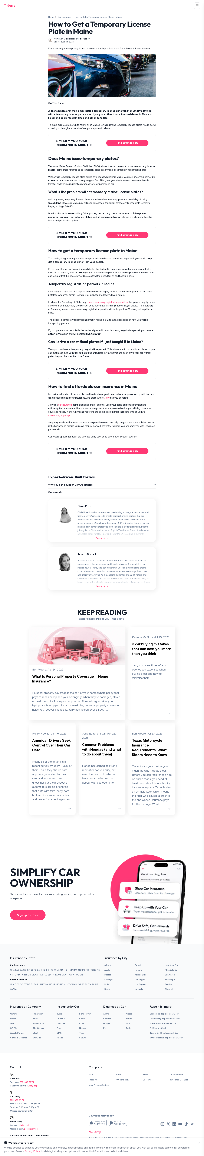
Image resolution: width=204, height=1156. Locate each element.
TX (56, 974)
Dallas (107, 984)
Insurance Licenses (179, 1079)
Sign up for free (27, 915)
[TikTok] (186, 1124)
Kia (104, 1028)
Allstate (13, 1013)
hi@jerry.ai (24, 1125)
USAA (35, 1033)
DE (32, 970)
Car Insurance (64, 17)
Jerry (107, 397)
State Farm (38, 1023)
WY (81, 974)
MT (87, 970)
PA (40, 974)
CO (24, 970)
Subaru (129, 1018)
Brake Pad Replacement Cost (164, 1013)
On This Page (56, 103)
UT (59, 974)
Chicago (108, 979)
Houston (139, 970)
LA (58, 970)
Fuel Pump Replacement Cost (164, 1023)
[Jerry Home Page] (10, 5)
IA (41, 970)
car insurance (65, 404)
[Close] (199, 1143)
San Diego (170, 979)
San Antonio (171, 974)
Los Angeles (141, 984)
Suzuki (129, 1023)
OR (36, 974)
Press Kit (93, 1079)
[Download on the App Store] (98, 1123)
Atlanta (107, 965)
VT (66, 974)
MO (80, 970)
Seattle (168, 984)
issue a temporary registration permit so (107, 302)
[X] (168, 1124)
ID (44, 970)
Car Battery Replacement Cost (165, 1018)
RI (43, 974)
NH (11, 974)
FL (35, 970)
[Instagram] (162, 1124)
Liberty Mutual (17, 1033)
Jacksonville (140, 974)
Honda (60, 1037)
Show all (169, 989)
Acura (106, 1013)
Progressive (39, 1013)
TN (52, 974)
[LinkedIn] (174, 1124)
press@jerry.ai (31, 1128)
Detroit (138, 965)
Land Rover (85, 1013)
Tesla (82, 1033)
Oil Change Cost (158, 1028)
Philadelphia (171, 970)
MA (61, 970)
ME (69, 970)
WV (77, 974)
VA (63, 974)
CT (28, 970)
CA (21, 970)
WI (73, 974)
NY (25, 974)
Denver (107, 989)
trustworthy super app (59, 415)
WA (70, 974)
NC (91, 970)
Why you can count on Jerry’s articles (70, 484)
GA (38, 970)
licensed (125, 1138)
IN (49, 970)
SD (49, 974)
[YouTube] (180, 1124)
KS (52, 970)
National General (18, 1037)
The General (39, 1028)
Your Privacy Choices (99, 1085)
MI (72, 970)
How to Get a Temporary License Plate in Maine (98, 17)
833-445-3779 (27, 1082)
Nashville (139, 989)
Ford (59, 1028)
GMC (59, 1033)
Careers (147, 1079)
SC (46, 974)
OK (33, 974)
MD (65, 970)
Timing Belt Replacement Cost (164, 1033)
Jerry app (33, 1085)
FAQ (91, 1074)
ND (94, 970)
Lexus (82, 1018)
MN (76, 970)
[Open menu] (197, 5)
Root (35, 1018)
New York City (171, 965)
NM (18, 974)
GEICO (13, 1028)
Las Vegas (140, 979)
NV (22, 974)
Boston (107, 974)
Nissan (82, 1028)
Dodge (106, 1023)
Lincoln (82, 1023)
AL (11, 970)
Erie (12, 1023)
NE (98, 970)
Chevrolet (61, 1023)
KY (55, 970)
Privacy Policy (122, 1079)
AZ (17, 970)
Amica (13, 1018)
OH (29, 974)
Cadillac (61, 1018)
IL (46, 970)
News (145, 1074)
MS (83, 970)
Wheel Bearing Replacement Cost (166, 1037)
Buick (59, 1013)
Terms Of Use (176, 1074)
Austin (107, 970)
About (119, 1074)
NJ (15, 974)
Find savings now (127, 142)
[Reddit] (192, 1124)
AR (14, 970)
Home (51, 17)
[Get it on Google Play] (118, 1123)
